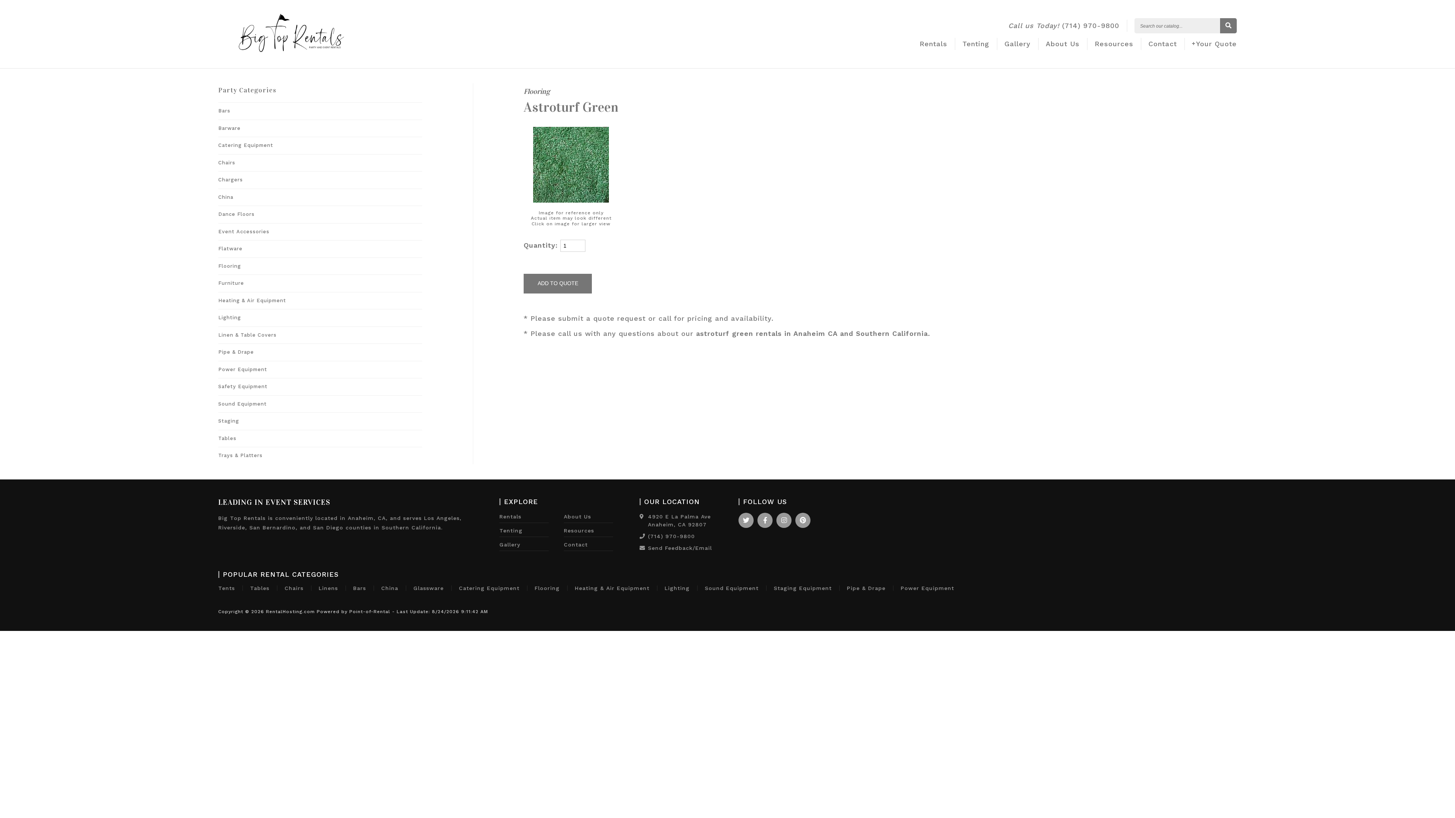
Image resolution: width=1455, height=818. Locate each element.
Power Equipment (242, 369)
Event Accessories (243, 231)
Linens (328, 588)
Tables (227, 438)
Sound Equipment (242, 404)
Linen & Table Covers (247, 335)
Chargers (230, 180)
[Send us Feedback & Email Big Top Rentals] (642, 548)
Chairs (226, 162)
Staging (228, 421)
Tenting (975, 44)
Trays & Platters (240, 455)
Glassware (428, 588)
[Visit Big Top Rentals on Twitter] (746, 520)
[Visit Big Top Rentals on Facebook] (765, 520)
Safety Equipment (243, 386)
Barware (229, 128)
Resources (1114, 44)
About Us (1063, 44)
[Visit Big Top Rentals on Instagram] (784, 520)
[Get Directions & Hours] (642, 517)
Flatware (230, 248)
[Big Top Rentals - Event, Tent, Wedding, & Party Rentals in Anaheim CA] (291, 60)
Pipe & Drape (236, 352)
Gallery (1017, 44)
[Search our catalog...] (1228, 26)
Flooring (229, 266)
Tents (226, 588)
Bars (224, 111)
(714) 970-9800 (1063, 26)
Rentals (933, 44)
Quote (1216, 44)
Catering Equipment (245, 145)
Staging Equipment (803, 588)
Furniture (231, 283)
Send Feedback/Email (680, 548)
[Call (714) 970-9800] (642, 536)
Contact (1162, 44)
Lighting (229, 317)
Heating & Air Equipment (252, 300)
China (225, 197)
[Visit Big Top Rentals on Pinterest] (802, 520)
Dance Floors (236, 214)
